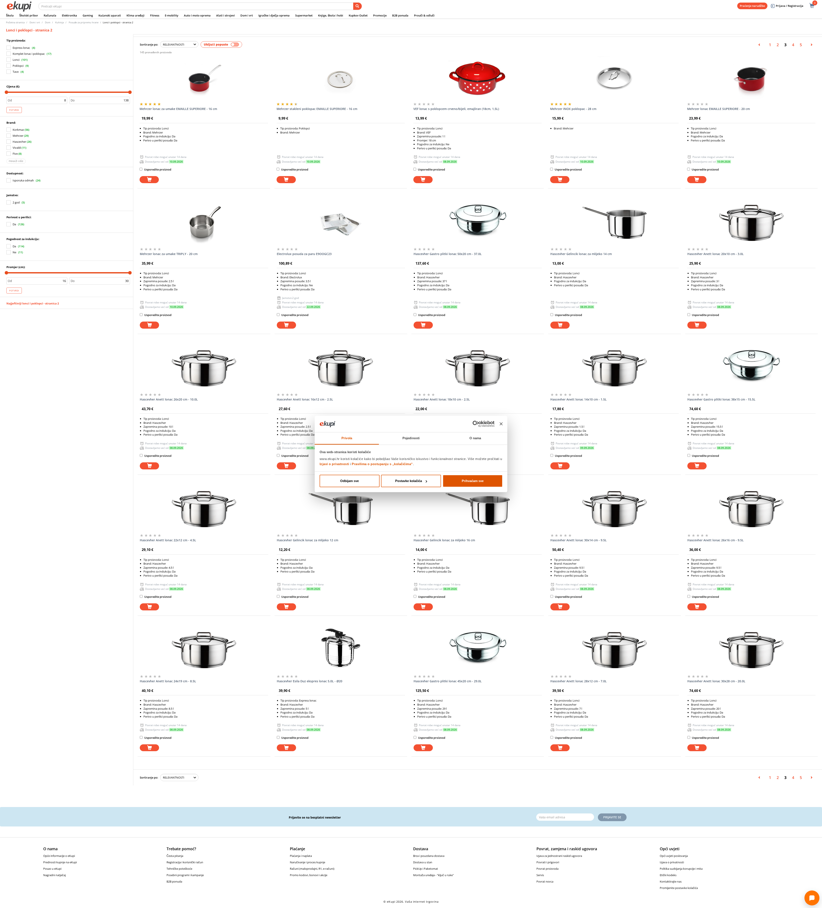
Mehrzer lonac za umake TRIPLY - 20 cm (169, 254)
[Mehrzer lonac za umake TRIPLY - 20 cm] (204, 222)
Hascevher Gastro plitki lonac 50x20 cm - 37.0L (448, 254)
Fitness (154, 15)
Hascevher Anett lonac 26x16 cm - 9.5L (715, 540)
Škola (10, 15)
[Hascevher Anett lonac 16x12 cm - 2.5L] (341, 368)
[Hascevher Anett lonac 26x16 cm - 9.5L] (751, 509)
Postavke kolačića (408, 481)
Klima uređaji (135, 15)
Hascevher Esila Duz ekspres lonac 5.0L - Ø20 (309, 681)
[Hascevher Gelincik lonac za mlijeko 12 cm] (341, 509)
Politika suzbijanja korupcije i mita (681, 869)
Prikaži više (16, 161)
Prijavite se (612, 817)
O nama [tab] (475, 438)
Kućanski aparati (109, 15)
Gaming (88, 15)
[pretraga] (357, 6)
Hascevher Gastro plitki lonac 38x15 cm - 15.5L (721, 399)
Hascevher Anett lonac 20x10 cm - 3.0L (715, 254)
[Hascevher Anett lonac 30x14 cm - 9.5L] (614, 509)
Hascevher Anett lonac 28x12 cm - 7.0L (578, 681)
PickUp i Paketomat (425, 869)
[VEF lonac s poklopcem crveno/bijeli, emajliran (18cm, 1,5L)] (477, 77)
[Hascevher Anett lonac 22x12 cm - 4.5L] (204, 509)
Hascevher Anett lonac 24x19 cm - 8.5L (168, 681)
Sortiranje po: (149, 44)
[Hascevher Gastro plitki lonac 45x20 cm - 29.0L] (477, 650)
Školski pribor (28, 15)
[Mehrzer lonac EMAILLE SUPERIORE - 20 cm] (751, 77)
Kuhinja (59, 22)
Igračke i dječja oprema (274, 15)
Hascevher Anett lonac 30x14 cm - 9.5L (578, 540)
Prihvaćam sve (473, 481)
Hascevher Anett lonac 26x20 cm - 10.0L (169, 399)
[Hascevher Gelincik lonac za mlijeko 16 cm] (477, 509)
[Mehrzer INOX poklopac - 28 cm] (614, 77)
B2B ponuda (400, 15)
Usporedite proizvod (157, 169)
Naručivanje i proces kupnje (307, 862)
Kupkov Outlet (358, 15)
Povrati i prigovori (547, 862)
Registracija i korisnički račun (185, 862)
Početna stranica (15, 22)
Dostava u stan (422, 862)
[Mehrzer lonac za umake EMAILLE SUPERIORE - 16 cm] (203, 77)
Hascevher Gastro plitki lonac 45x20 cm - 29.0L (448, 681)
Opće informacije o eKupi (59, 856)
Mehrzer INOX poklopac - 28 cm (573, 109)
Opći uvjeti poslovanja (674, 856)
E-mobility (171, 15)
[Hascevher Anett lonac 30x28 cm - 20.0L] (751, 650)
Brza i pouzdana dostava (428, 856)
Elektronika (69, 15)
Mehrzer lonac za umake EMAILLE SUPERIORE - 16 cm (178, 109)
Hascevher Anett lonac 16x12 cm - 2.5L (305, 399)
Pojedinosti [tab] (411, 438)
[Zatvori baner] (501, 424)
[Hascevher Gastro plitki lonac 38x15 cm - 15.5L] (751, 368)
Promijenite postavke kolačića (679, 888)
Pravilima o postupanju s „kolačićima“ (382, 464)
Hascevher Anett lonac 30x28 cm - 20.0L (716, 681)
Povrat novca (544, 881)
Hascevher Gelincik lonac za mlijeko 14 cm (581, 254)
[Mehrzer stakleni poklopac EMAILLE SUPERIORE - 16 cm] (340, 77)
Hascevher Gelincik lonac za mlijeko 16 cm (444, 540)
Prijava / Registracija (789, 6)
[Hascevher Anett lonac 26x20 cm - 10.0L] (204, 368)
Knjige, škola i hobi (330, 15)
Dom (47, 22)
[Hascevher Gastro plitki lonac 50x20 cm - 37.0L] (477, 222)
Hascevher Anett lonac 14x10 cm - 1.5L (578, 399)
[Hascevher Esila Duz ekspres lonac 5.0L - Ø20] (341, 650)
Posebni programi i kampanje (185, 875)
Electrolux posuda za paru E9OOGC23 (304, 254)
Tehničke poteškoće (179, 869)
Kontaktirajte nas (671, 881)
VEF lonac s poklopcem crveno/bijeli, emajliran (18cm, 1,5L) (456, 109)
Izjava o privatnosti (672, 862)
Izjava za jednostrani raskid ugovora (559, 856)
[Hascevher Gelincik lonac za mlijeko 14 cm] (614, 222)
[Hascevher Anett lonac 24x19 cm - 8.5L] (204, 650)
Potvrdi (14, 109)
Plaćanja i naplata (301, 856)
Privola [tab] (346, 438)
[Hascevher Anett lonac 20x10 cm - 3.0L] (751, 222)
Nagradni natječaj (54, 875)
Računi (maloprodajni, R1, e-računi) (312, 869)
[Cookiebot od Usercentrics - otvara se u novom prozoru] (475, 424)
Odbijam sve (349, 481)
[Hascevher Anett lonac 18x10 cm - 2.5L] (477, 368)
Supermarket (304, 15)
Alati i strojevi (225, 15)
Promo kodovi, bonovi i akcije (308, 875)
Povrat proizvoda (547, 869)
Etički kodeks (668, 875)
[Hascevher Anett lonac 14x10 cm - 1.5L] (614, 368)
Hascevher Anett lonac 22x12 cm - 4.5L (168, 540)
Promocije (380, 15)
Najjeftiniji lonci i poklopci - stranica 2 (32, 303)
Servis (540, 875)
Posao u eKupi (52, 869)
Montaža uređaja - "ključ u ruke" (433, 875)
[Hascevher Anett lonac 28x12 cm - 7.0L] (614, 650)
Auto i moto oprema (197, 15)
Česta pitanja (175, 856)
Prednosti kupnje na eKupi (60, 862)
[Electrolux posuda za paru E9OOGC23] (341, 222)
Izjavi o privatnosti (334, 464)
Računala (50, 15)
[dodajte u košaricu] (149, 179)
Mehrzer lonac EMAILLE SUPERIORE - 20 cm (718, 109)
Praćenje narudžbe (752, 6)
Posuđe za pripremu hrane (83, 22)
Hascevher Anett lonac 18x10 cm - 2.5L (442, 399)
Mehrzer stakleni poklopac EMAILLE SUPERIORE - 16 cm (317, 109)
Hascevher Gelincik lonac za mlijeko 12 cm (307, 540)
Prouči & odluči (424, 15)
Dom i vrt (246, 15)
